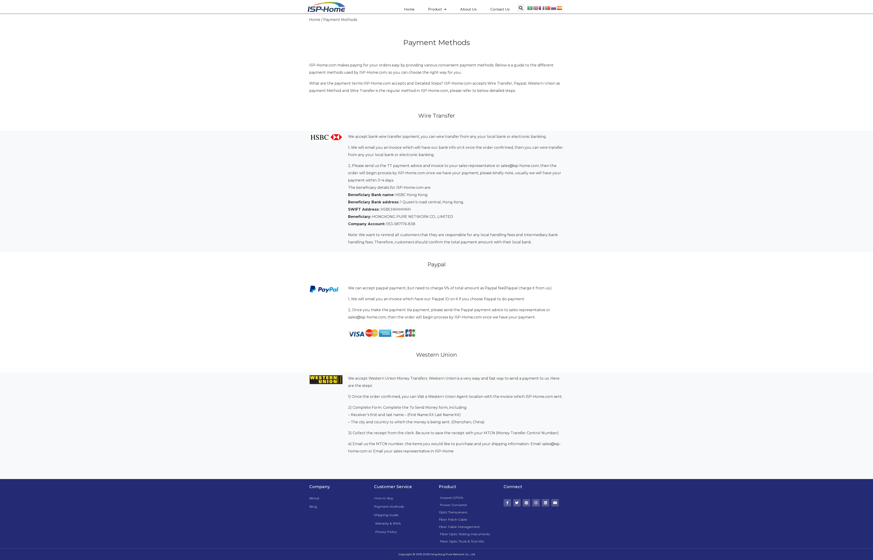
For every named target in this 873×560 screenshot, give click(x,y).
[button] (520, 8)
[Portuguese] (548, 8)
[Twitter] (517, 503)
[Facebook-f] (507, 503)
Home (409, 9)
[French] (542, 8)
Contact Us (500, 9)
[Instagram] (536, 503)
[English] (536, 8)
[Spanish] (560, 8)
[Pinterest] (526, 503)
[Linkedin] (545, 503)
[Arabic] (530, 8)
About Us (468, 9)
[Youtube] (555, 503)
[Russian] (554, 8)
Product (435, 9)
